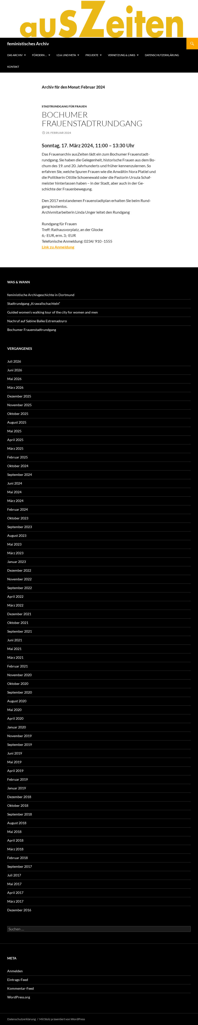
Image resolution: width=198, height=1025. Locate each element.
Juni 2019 (14, 753)
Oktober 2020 (17, 683)
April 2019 (15, 771)
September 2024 (19, 474)
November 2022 (19, 579)
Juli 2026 (14, 361)
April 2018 (15, 840)
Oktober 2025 (17, 413)
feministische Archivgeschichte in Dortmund (40, 295)
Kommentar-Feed (20, 988)
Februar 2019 (17, 779)
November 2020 (19, 675)
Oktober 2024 (17, 466)
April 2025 (15, 440)
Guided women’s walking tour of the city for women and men (52, 312)
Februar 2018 (17, 858)
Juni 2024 (14, 483)
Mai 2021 (14, 649)
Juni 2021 (14, 640)
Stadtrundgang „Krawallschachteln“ (33, 303)
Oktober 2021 (17, 623)
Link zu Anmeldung (58, 247)
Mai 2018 (14, 832)
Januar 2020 (16, 727)
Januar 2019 (16, 788)
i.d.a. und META (66, 55)
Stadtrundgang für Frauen (64, 106)
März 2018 (15, 849)
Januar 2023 (16, 562)
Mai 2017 (14, 884)
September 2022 (19, 588)
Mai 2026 (14, 379)
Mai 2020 (14, 710)
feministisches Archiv (28, 43)
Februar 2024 (17, 509)
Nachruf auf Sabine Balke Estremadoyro (37, 321)
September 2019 (19, 744)
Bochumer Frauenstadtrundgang (92, 119)
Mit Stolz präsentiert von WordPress (62, 1019)
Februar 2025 (17, 457)
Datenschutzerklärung (162, 55)
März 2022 (15, 605)
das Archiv (14, 55)
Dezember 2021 (19, 614)
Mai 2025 (14, 431)
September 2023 (19, 527)
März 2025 (15, 448)
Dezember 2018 (19, 797)
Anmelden (15, 971)
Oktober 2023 (17, 518)
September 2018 (19, 814)
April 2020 (15, 718)
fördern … (39, 55)
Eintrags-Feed (17, 980)
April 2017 (15, 892)
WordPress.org (18, 997)
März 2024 (15, 501)
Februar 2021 (17, 666)
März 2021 (15, 657)
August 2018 (16, 823)
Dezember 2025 (19, 396)
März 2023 (15, 553)
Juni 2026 (14, 370)
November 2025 (19, 405)
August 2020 (16, 701)
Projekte (91, 55)
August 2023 (16, 535)
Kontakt (13, 66)
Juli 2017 (14, 875)
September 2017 (19, 866)
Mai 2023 (14, 544)
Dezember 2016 (19, 910)
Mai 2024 (14, 492)
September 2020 (19, 692)
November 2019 (19, 736)
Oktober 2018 (17, 805)
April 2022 (15, 596)
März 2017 (15, 901)
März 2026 (15, 387)
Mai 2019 (14, 762)
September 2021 (19, 631)
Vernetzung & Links (121, 55)
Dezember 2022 (19, 570)
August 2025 (16, 422)
